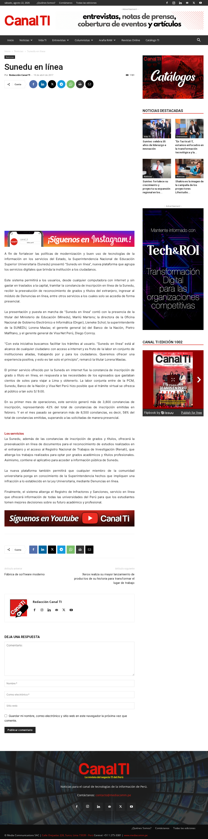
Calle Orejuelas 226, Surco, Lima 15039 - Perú (67, 835)
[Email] (89, 84)
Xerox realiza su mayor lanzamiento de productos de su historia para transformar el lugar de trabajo (104, 579)
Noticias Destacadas (163, 111)
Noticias (24, 40)
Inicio (10, 40)
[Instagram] (174, 2)
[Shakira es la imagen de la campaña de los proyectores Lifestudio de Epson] (189, 168)
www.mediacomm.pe (136, 835)
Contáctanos (65, 2)
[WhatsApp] (71, 84)
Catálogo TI (152, 40)
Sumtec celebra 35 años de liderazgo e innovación (154, 145)
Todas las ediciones (86, 2)
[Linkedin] (180, 2)
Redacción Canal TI (19, 74)
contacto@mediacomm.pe (113, 795)
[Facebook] (167, 2)
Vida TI (42, 40)
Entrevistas (59, 40)
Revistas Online (130, 40)
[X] (194, 2)
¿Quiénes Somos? (46, 2)
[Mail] (187, 2)
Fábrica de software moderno (24, 574)
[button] (199, 40)
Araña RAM (105, 40)
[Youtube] (200, 2)
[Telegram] (61, 84)
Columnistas (82, 40)
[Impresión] (80, 84)
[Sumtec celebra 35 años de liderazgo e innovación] (157, 128)
